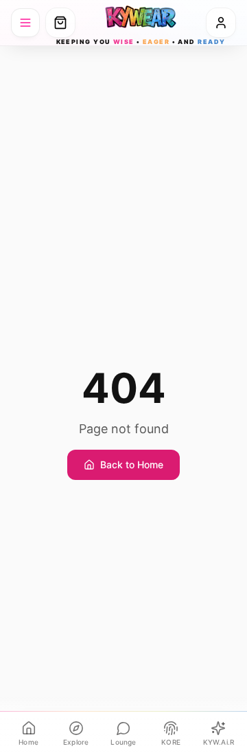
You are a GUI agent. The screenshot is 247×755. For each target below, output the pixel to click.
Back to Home (131, 464)
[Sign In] (221, 23)
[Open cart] (60, 23)
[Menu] (25, 22)
